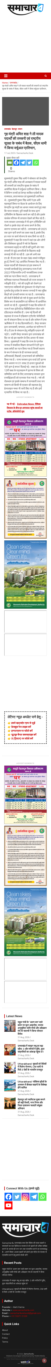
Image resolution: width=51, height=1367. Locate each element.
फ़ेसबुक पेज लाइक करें (21, 726)
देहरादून (14, 129)
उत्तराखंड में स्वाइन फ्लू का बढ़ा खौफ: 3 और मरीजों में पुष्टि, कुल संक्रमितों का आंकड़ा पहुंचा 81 (31, 1048)
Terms (5, 1342)
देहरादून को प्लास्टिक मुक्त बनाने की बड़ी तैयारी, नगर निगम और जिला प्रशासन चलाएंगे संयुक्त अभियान (31, 1104)
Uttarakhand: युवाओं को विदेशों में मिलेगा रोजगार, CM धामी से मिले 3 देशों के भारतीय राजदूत (32, 1066)
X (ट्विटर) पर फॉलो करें (22, 738)
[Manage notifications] (44, 1360)
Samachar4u (29, 1354)
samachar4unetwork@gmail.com (25, 1313)
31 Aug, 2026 (23, 1037)
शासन (20, 129)
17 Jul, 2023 (9, 153)
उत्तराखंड (7, 129)
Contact (6, 1334)
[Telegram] (23, 163)
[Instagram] (25, 1197)
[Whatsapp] (36, 163)
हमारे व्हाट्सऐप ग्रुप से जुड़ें (23, 722)
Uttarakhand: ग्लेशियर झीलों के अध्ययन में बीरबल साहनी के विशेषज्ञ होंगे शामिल (32, 1084)
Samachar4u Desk (25, 153)
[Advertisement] (25, 43)
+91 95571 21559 (19, 1316)
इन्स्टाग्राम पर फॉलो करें (22, 730)
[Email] (10, 163)
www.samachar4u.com (23, 1310)
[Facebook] (16, 163)
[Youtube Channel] (8, 1205)
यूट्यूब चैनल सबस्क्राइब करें (23, 734)
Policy (5, 1338)
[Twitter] (29, 163)
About (5, 1330)
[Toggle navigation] (5, 76)
